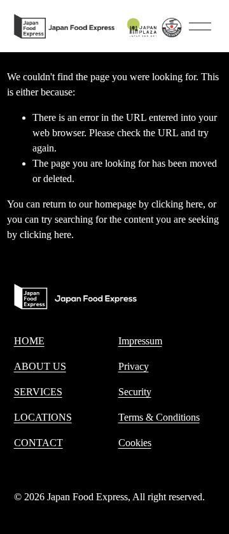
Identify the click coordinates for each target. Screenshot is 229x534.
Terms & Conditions (159, 417)
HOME (29, 340)
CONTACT (38, 442)
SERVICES (38, 391)
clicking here (177, 204)
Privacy (133, 366)
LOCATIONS (43, 417)
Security (134, 391)
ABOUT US (40, 366)
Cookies (134, 442)
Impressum (140, 340)
